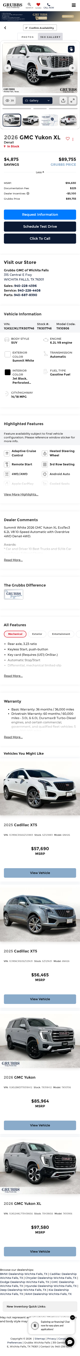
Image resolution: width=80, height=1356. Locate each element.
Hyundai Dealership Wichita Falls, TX (51, 1286)
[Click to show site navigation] (74, 5)
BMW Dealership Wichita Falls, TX (23, 1274)
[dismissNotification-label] (72, 1317)
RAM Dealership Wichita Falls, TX (48, 1294)
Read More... (13, 560)
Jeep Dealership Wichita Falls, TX (23, 1290)
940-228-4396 (25, 286)
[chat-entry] (70, 1342)
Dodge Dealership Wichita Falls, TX (24, 1282)
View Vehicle (40, 873)
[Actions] (73, 139)
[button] (5, 28)
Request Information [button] (40, 215)
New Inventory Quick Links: (26, 1306)
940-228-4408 (29, 290)
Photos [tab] (28, 37)
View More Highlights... (21, 494)
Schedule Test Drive (40, 227)
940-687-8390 (25, 295)
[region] (40, 190)
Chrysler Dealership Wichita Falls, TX (50, 1278)
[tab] (15, 634)
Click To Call (40, 239)
